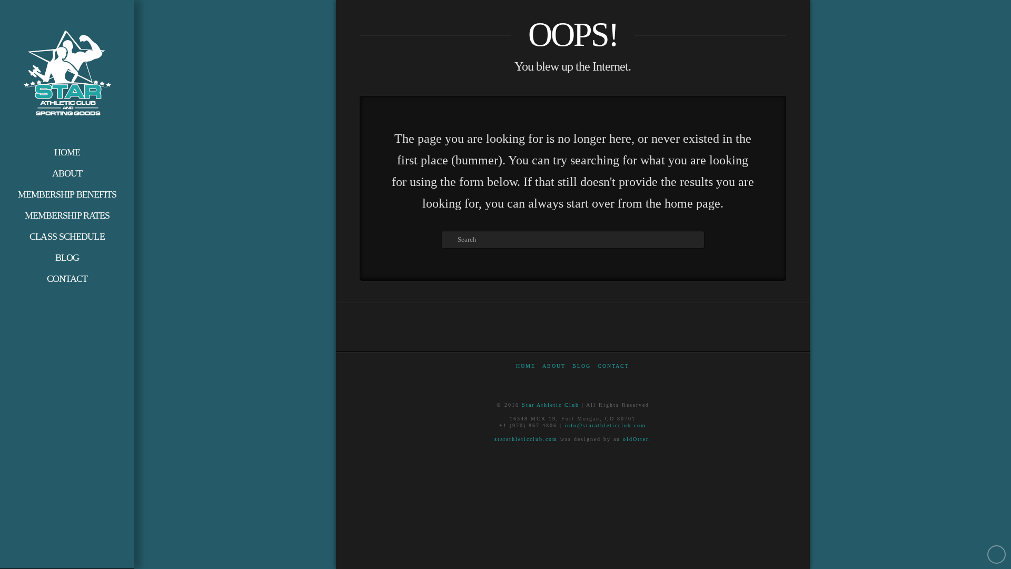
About (554, 366)
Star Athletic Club (550, 405)
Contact (613, 366)
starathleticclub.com (526, 439)
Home (526, 366)
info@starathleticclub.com (605, 425)
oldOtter (635, 439)
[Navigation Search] (67, 299)
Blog (581, 366)
